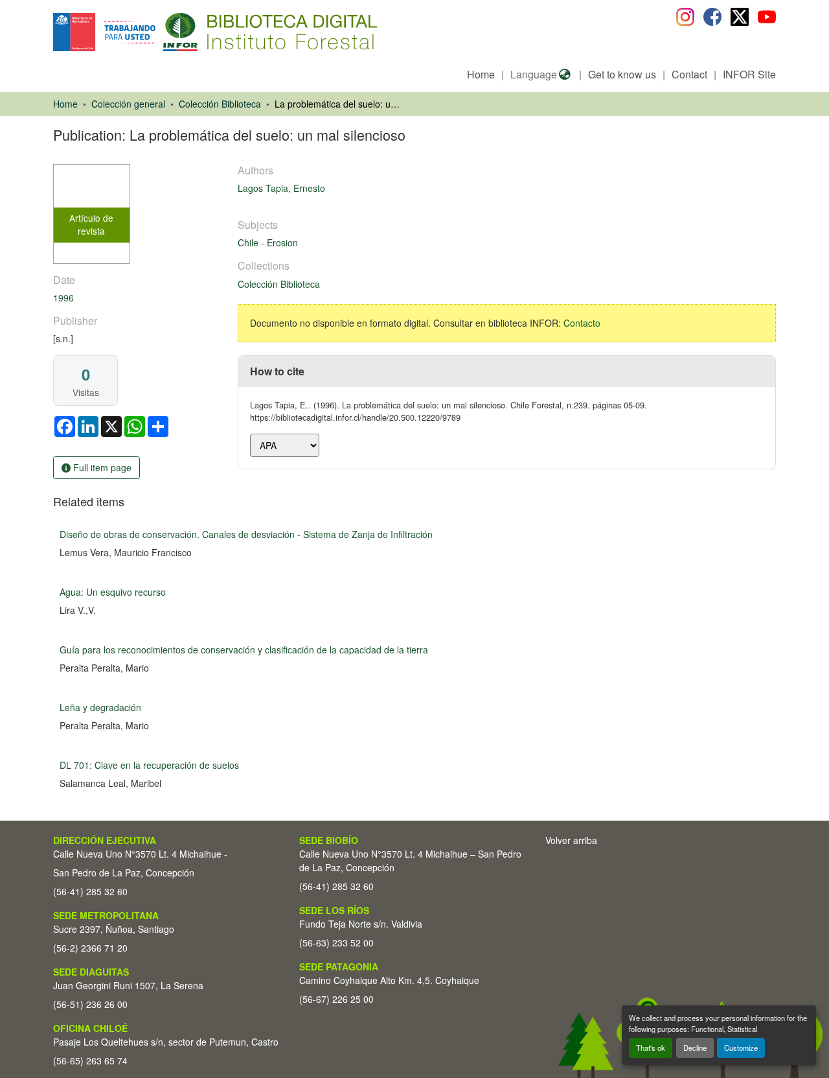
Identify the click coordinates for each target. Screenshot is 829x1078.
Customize (741, 1047)
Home (481, 74)
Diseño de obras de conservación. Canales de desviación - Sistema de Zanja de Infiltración (246, 534)
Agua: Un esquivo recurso (113, 591)
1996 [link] (63, 297)
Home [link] (65, 103)
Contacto (581, 322)
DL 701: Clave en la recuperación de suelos (149, 764)
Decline (695, 1047)
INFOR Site (749, 74)
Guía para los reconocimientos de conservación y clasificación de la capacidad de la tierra (244, 649)
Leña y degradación (100, 707)
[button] (159, 32)
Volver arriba (571, 840)
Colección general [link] (128, 103)
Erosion (282, 242)
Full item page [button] (101, 467)
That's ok (650, 1047)
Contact (689, 74)
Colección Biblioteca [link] (220, 103)
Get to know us (622, 74)
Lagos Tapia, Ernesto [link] (281, 188)
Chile (249, 242)
